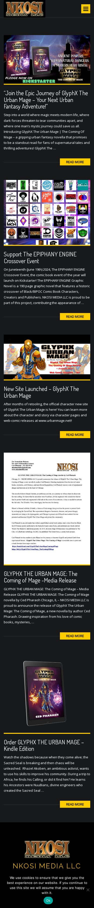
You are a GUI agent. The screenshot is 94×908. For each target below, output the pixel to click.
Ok (48, 900)
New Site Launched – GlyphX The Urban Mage (41, 392)
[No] (87, 889)
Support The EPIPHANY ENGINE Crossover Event (40, 257)
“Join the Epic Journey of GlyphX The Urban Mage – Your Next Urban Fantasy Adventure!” (46, 99)
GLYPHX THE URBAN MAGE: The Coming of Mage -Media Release (40, 577)
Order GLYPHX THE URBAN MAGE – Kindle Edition (44, 745)
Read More (75, 162)
